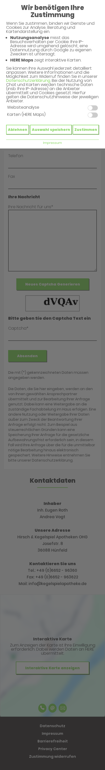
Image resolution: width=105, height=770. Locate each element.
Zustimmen (85, 129)
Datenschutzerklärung (28, 80)
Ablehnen (17, 129)
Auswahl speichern (51, 129)
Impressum (52, 142)
